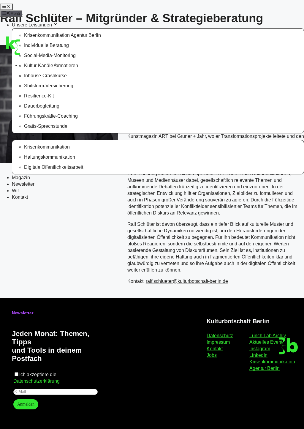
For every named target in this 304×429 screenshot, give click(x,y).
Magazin (21, 177)
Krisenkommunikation (47, 146)
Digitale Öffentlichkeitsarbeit (53, 167)
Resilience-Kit (39, 95)
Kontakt (20, 197)
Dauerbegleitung (41, 105)
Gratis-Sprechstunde (45, 126)
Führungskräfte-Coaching (51, 116)
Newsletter (23, 184)
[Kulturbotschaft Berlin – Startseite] (36, 43)
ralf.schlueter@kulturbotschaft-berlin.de (187, 281)
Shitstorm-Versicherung (48, 85)
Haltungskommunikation (49, 157)
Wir (15, 190)
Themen (20, 136)
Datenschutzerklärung (36, 381)
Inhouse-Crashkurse (45, 75)
